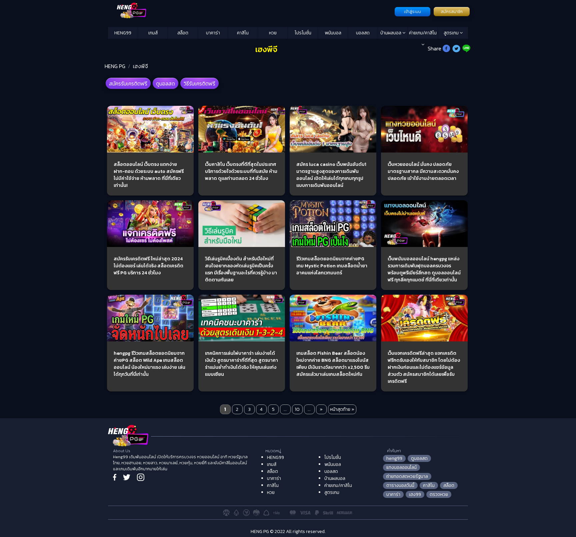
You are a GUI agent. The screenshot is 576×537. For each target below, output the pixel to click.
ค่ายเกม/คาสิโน (423, 32)
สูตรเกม (452, 32)
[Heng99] (250, 11)
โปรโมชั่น (303, 32)
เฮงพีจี (140, 66)
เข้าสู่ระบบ (412, 12)
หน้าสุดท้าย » (342, 409)
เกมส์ (153, 32)
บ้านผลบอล (391, 32)
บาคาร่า (213, 32)
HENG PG (115, 66)
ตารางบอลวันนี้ (400, 485)
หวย (273, 32)
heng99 (394, 458)
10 (297, 409)
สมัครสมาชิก (452, 12)
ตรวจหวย (439, 494)
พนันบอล (333, 32)
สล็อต (182, 32)
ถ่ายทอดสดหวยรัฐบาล (407, 476)
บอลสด (363, 32)
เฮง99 (415, 494)
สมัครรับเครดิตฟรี (128, 83)
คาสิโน (243, 32)
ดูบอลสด (165, 83)
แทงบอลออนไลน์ (401, 467)
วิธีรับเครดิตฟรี (199, 83)
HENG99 (122, 32)
